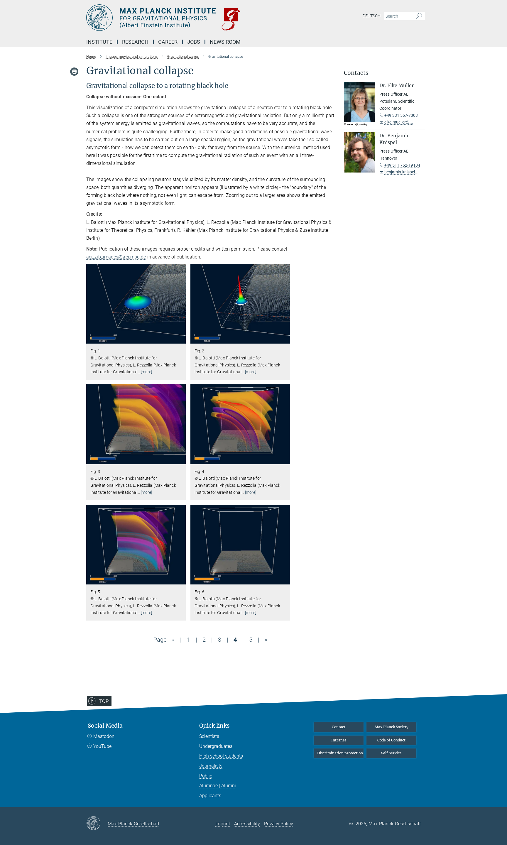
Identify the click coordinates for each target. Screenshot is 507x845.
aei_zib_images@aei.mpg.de (116, 257)
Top (104, 701)
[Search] (419, 16)
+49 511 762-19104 (402, 165)
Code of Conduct (391, 740)
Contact (338, 727)
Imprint (222, 824)
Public (205, 776)
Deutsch (372, 15)
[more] (146, 371)
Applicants (210, 795)
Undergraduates (215, 746)
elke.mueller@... (398, 122)
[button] (180, 339)
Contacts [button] (356, 73)
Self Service (391, 753)
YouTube (102, 746)
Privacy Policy (278, 824)
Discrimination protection (340, 753)
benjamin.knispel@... (403, 172)
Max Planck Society (391, 727)
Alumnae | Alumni (217, 785)
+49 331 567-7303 (401, 115)
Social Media (105, 725)
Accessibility (247, 824)
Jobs (193, 42)
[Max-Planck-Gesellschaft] (97, 824)
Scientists (209, 736)
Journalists (210, 766)
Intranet (338, 740)
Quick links (214, 725)
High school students (221, 756)
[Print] (74, 71)
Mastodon (103, 736)
